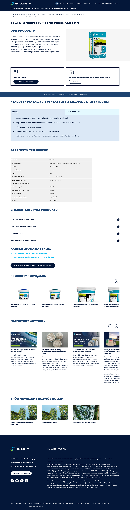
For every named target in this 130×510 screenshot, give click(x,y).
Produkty (36, 14)
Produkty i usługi (17, 8)
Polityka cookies (68, 503)
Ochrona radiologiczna (82, 503)
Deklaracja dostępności (36, 506)
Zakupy (117, 3)
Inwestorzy (79, 3)
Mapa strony (47, 503)
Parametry (62, 94)
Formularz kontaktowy (21, 473)
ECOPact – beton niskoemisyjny (22, 462)
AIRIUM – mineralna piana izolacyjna (23, 466)
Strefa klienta (88, 3)
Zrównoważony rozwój (40, 8)
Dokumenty (83, 94)
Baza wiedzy (37, 503)
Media (72, 3)
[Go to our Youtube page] (17, 480)
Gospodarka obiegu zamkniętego (84, 422)
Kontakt (73, 8)
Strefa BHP (97, 3)
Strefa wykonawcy (107, 3)
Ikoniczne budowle (56, 8)
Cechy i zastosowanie (49, 94)
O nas (62, 3)
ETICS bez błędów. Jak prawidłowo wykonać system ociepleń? (85, 350)
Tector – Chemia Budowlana (49, 14)
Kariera (66, 8)
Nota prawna (57, 503)
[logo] (19, 4)
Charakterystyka (72, 94)
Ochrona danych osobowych (100, 503)
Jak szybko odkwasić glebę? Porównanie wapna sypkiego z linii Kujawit (54, 351)
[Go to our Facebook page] (22, 480)
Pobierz (76, 81)
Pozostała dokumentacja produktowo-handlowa (32, 265)
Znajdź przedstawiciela (26, 81)
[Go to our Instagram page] (27, 480)
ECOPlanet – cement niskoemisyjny (23, 459)
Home (16, 14)
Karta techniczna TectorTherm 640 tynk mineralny (31, 254)
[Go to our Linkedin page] (13, 480)
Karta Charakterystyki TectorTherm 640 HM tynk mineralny (34, 257)
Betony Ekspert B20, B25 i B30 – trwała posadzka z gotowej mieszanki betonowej (117, 351)
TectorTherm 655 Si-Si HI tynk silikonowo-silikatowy (114, 305)
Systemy (27, 8)
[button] (116, 281)
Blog (67, 3)
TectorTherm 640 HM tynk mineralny (37, 17)
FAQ (30, 503)
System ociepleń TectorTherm (69, 14)
